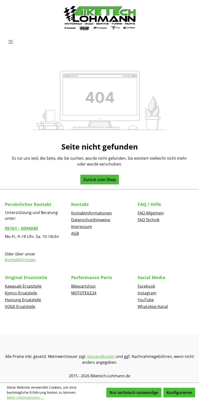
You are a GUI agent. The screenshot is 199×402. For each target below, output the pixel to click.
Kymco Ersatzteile (21, 293)
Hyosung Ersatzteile (23, 299)
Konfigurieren (179, 392)
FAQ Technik (148, 219)
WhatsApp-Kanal (153, 306)
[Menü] (11, 42)
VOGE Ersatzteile (20, 306)
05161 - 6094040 (21, 228)
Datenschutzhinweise (90, 219)
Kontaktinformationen (91, 213)
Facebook (146, 286)
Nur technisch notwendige (133, 392)
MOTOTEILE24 (83, 293)
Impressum (81, 226)
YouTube (146, 299)
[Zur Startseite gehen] (99, 18)
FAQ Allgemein (151, 213)
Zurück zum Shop (99, 179)
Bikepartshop (83, 286)
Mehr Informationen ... (25, 397)
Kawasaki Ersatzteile (23, 286)
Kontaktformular (20, 259)
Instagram (147, 293)
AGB (75, 233)
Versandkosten (101, 356)
